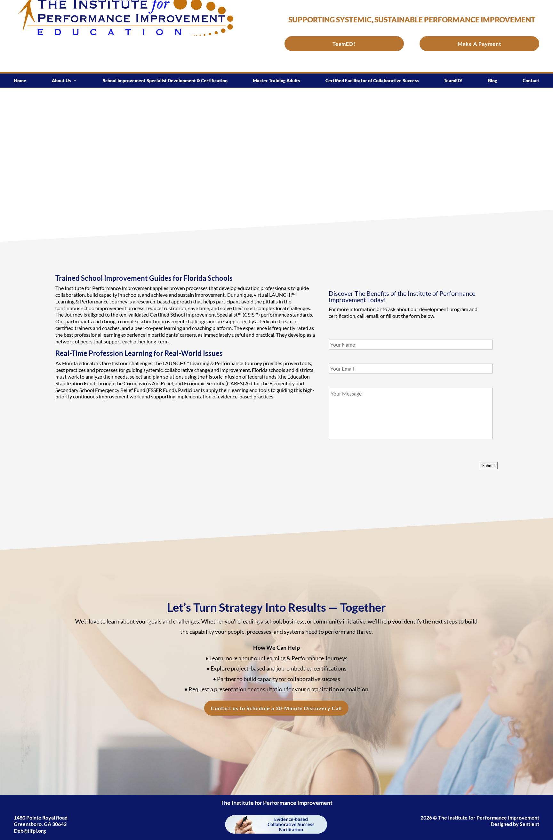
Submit (488, 465)
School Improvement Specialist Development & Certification (165, 80)
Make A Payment (479, 44)
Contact (531, 80)
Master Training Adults (276, 80)
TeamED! (344, 44)
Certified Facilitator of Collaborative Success (372, 80)
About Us (61, 80)
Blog (492, 80)
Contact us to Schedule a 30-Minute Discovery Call (276, 708)
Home (20, 80)
